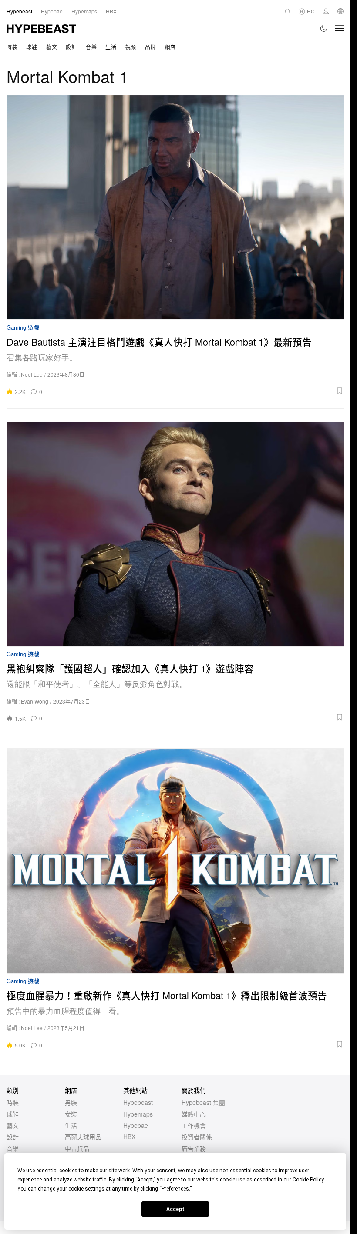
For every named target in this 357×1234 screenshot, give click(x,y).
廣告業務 (194, 1148)
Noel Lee (32, 374)
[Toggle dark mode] (324, 28)
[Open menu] (339, 28)
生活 (110, 46)
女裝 (71, 1114)
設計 (71, 46)
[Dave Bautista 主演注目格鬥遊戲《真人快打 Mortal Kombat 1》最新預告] (175, 207)
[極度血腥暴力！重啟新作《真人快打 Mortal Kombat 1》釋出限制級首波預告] (175, 860)
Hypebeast (138, 1102)
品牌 (150, 46)
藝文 (51, 46)
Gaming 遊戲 (23, 327)
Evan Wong (34, 701)
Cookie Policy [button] (308, 1180)
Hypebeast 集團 (203, 1102)
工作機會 (194, 1125)
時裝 (12, 46)
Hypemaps (138, 1114)
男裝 (71, 1102)
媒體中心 (194, 1114)
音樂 (91, 46)
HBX (129, 1136)
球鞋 (31, 46)
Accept (175, 1209)
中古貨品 (77, 1148)
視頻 (130, 46)
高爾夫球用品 (83, 1136)
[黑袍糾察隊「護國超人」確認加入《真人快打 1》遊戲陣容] (175, 534)
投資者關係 (197, 1136)
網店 (170, 46)
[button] (196, 391)
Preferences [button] (175, 1189)
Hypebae (135, 1125)
